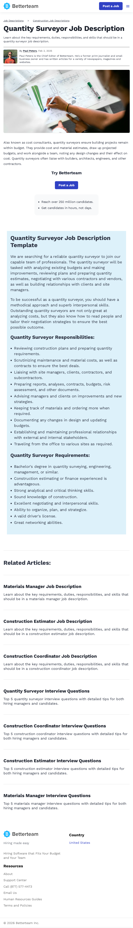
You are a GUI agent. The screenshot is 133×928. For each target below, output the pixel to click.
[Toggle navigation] (128, 6)
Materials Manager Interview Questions (47, 795)
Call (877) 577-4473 (17, 886)
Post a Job (111, 6)
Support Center (15, 880)
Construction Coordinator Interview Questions (54, 725)
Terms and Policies (17, 905)
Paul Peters (30, 50)
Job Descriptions (13, 20)
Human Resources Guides (22, 899)
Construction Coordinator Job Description (50, 656)
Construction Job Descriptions (51, 20)
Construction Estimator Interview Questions (52, 760)
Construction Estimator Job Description (47, 621)
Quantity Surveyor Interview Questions (46, 691)
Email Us (10, 893)
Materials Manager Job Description (42, 586)
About (8, 874)
